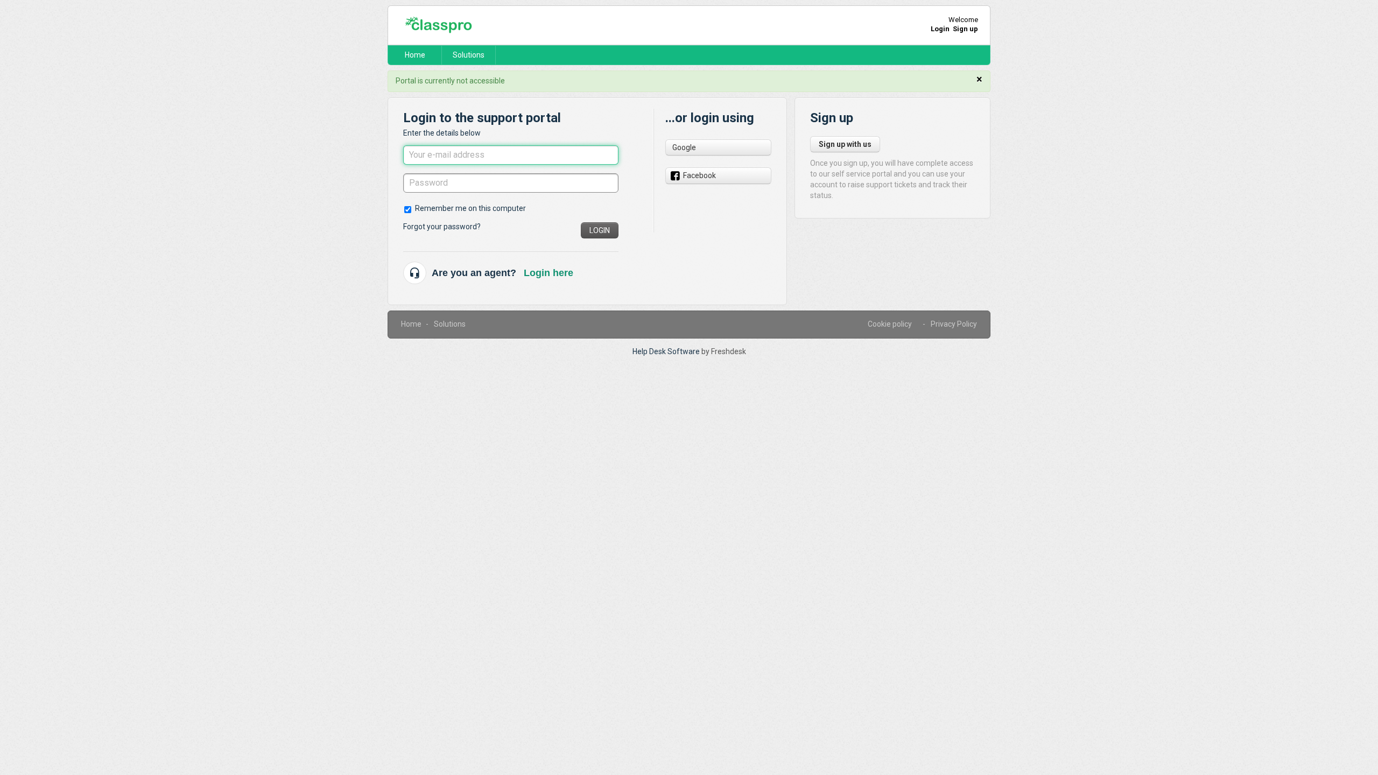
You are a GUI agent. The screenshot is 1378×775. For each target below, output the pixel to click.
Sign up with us (845, 144)
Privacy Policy (954, 324)
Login (599, 230)
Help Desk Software (666, 351)
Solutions (468, 55)
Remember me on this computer (470, 208)
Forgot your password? (442, 226)
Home (415, 55)
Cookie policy (890, 324)
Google (684, 147)
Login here (548, 272)
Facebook (699, 175)
